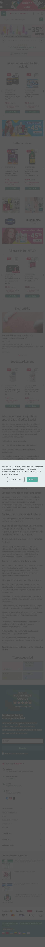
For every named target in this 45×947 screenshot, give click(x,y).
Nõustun (32, 479)
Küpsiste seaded (16, 479)
